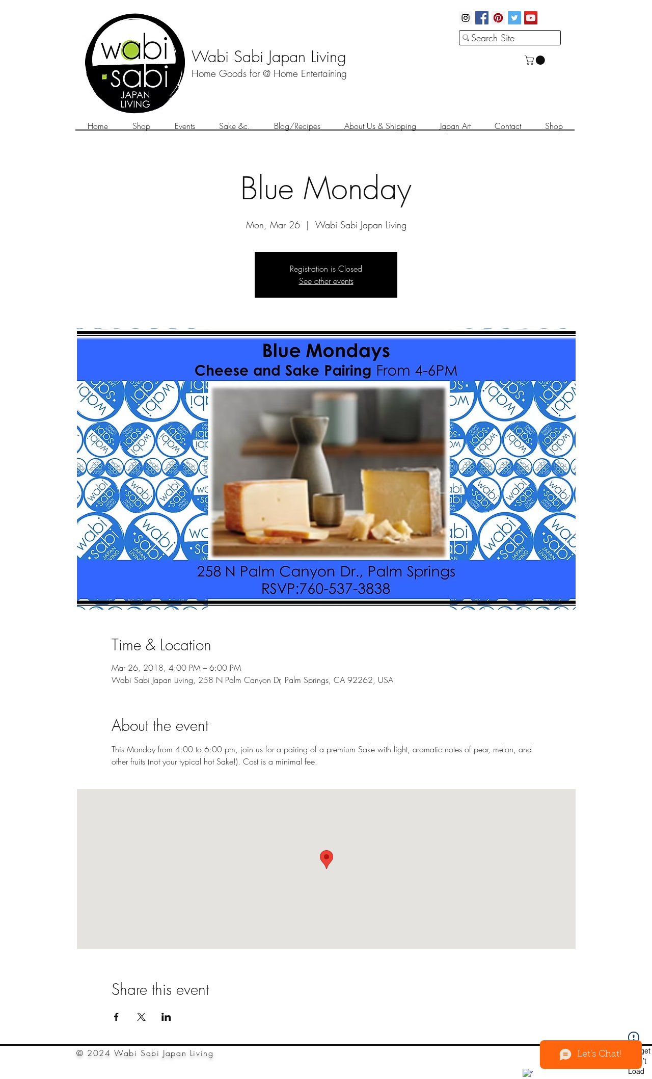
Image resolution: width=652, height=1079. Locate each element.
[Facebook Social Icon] (481, 17)
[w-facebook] (528, 1074)
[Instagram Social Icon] (465, 17)
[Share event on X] (141, 1017)
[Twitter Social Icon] (514, 17)
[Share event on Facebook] (116, 1017)
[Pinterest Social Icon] (498, 17)
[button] (536, 60)
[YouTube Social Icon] (530, 17)
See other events (326, 280)
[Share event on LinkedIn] (166, 1017)
